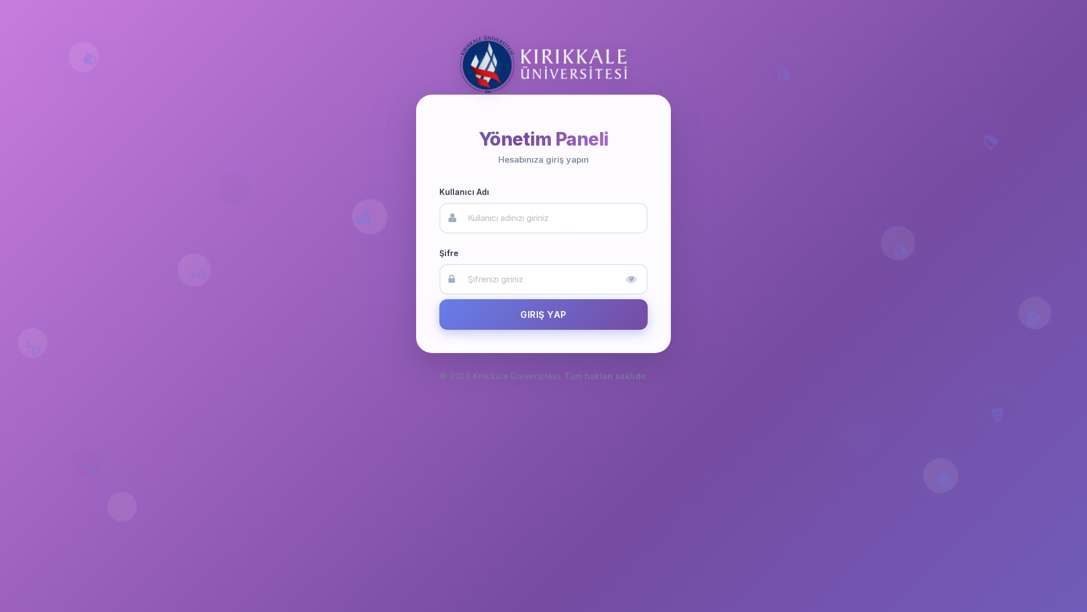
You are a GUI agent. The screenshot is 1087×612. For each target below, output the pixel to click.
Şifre (449, 253)
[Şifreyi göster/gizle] (631, 279)
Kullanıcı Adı (464, 192)
